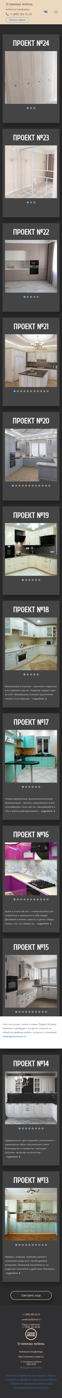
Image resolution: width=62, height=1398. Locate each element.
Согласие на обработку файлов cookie (31, 1383)
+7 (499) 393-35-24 (20, 14)
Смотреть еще (31, 1295)
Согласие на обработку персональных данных (31, 1379)
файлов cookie (22, 1032)
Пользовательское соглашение (31, 1387)
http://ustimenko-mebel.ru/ (31, 1356)
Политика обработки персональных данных (31, 1375)
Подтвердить (10, 1043)
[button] (28, 108)
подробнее (38, 698)
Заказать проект (17, 19)
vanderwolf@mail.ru (31, 1319)
